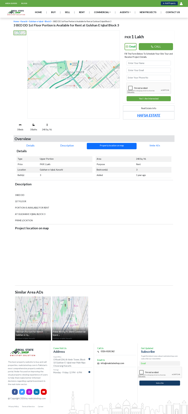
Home (16, 21)
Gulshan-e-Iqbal (36, 21)
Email (132, 46)
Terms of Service (28, 406)
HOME (38, 12)
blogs (24, 3)
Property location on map (112, 145)
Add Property (170, 3)
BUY (53, 12)
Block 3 (48, 21)
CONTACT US (173, 12)
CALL (157, 46)
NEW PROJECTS (148, 12)
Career (40, 406)
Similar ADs (155, 145)
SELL (67, 12)
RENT (82, 12)
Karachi (24, 21)
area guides (11, 3)
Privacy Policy (14, 406)
